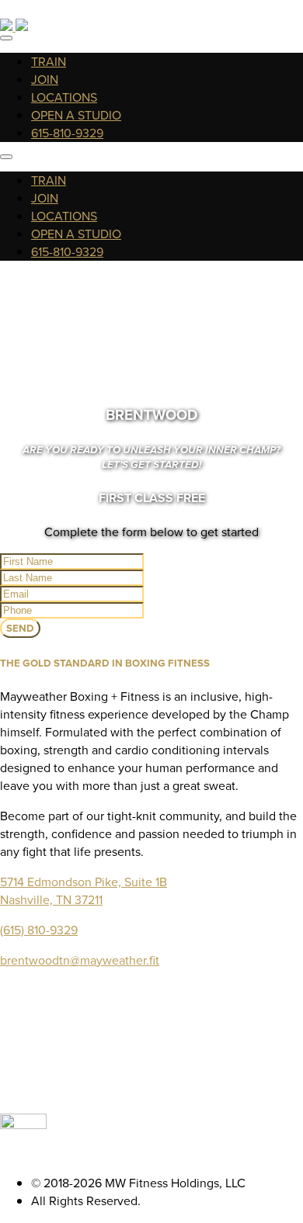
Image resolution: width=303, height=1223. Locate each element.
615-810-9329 (67, 133)
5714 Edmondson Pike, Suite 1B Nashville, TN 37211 (83, 891)
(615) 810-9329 (39, 930)
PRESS (167, 1074)
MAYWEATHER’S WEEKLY (167, 1056)
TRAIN (48, 62)
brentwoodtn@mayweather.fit (79, 960)
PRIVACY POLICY (167, 1092)
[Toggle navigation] (6, 38)
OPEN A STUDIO (76, 115)
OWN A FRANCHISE (167, 1039)
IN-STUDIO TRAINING (167, 1003)
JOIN (44, 79)
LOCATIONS (64, 97)
